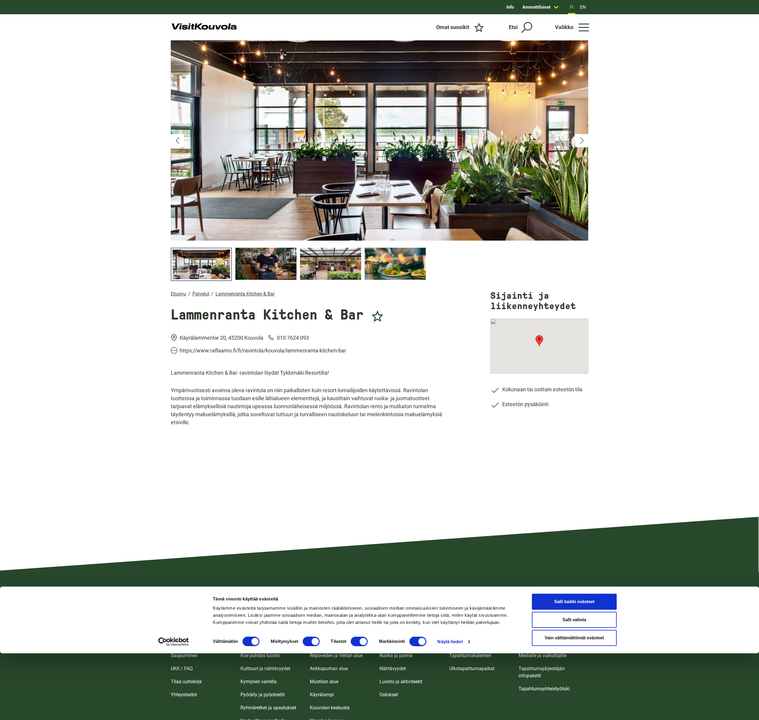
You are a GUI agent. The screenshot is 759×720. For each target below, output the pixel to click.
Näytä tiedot (450, 641)
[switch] (311, 641)
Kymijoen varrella (258, 681)
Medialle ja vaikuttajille (543, 655)
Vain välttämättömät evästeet (574, 637)
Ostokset (389, 694)
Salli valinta (574, 619)
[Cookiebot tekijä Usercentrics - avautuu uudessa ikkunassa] (174, 641)
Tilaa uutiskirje (186, 681)
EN (583, 7)
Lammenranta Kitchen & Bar (245, 294)
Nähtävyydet (393, 668)
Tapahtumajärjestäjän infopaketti (542, 672)
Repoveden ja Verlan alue (336, 655)
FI (571, 7)
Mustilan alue (324, 681)
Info (510, 7)
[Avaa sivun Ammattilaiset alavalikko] (556, 7)
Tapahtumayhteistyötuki (544, 689)
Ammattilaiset (536, 7)
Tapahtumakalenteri (470, 655)
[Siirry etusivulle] (204, 27)
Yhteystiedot (184, 694)
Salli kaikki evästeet (574, 601)
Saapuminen (184, 655)
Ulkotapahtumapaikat (472, 668)
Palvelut (200, 294)
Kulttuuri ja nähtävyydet (265, 668)
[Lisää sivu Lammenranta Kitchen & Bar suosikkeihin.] (377, 313)
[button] (177, 140)
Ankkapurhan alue (329, 668)
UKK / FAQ (182, 668)
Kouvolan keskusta (330, 708)
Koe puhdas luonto (260, 655)
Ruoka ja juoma (396, 655)
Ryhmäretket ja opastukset (268, 708)
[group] (379, 140)
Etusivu (178, 294)
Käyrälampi (322, 694)
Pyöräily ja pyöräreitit (262, 694)
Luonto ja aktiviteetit (401, 681)
